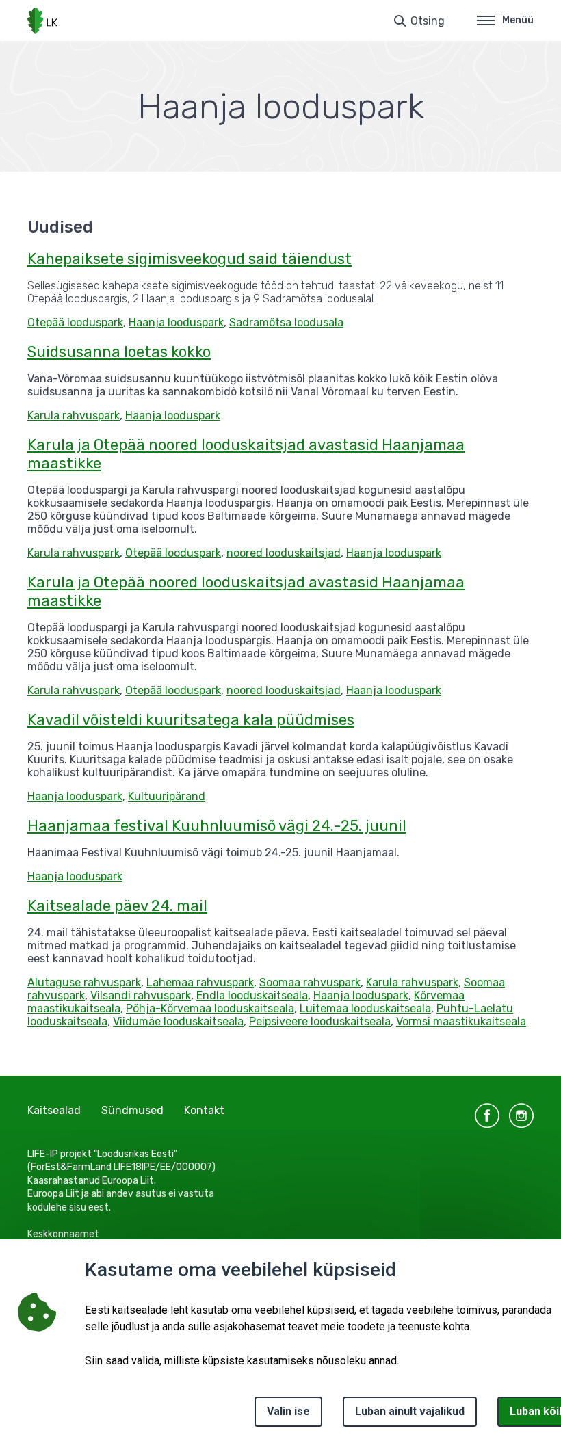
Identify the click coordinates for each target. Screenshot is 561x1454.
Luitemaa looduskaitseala (365, 1008)
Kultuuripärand (166, 796)
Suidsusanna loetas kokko (119, 352)
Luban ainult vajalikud (410, 1411)
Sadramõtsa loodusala (286, 322)
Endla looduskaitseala (252, 995)
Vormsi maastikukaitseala (461, 1021)
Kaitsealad (54, 1110)
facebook (487, 1115)
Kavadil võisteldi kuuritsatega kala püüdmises (190, 720)
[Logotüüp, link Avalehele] (42, 21)
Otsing (427, 20)
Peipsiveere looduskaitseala (320, 1021)
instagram (521, 1115)
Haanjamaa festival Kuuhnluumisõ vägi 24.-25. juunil (216, 826)
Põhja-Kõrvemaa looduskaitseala (210, 1008)
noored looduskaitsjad (283, 552)
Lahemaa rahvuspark (200, 982)
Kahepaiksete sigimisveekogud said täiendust (189, 259)
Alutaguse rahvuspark (84, 982)
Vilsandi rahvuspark (140, 995)
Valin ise (288, 1411)
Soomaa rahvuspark (310, 982)
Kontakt (204, 1110)
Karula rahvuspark (73, 415)
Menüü (518, 20)
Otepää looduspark (75, 322)
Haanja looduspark (176, 322)
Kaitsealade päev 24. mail (117, 906)
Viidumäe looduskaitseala (178, 1021)
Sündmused (132, 1110)
